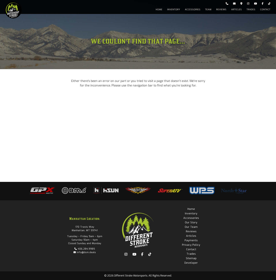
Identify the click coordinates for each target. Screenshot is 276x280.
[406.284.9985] (227, 3)
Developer (191, 262)
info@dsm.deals (86, 252)
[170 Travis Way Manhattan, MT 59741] (241, 3)
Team (208, 9)
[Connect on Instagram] (248, 3)
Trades (251, 9)
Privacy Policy (191, 245)
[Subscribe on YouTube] (255, 3)
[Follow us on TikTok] (269, 3)
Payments (191, 240)
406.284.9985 (86, 248)
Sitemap (191, 258)
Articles (236, 9)
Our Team (191, 227)
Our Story (191, 222)
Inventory (173, 9)
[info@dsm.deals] (234, 3)
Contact (265, 9)
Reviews (221, 9)
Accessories (192, 9)
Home (159, 9)
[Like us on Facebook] (262, 3)
